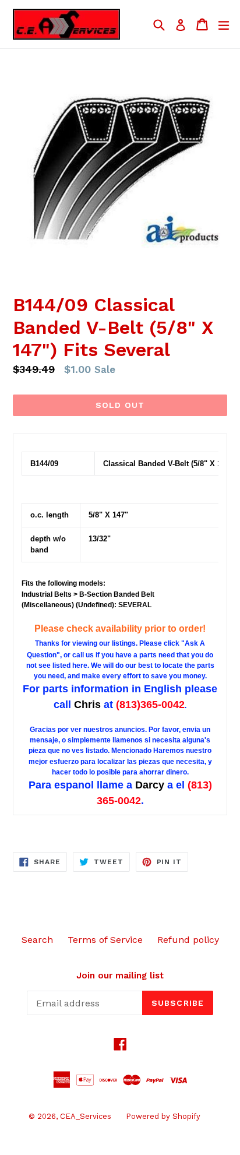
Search (37, 939)
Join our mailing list (120, 975)
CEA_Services (85, 1116)
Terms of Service (105, 939)
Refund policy (188, 939)
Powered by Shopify (163, 1116)
